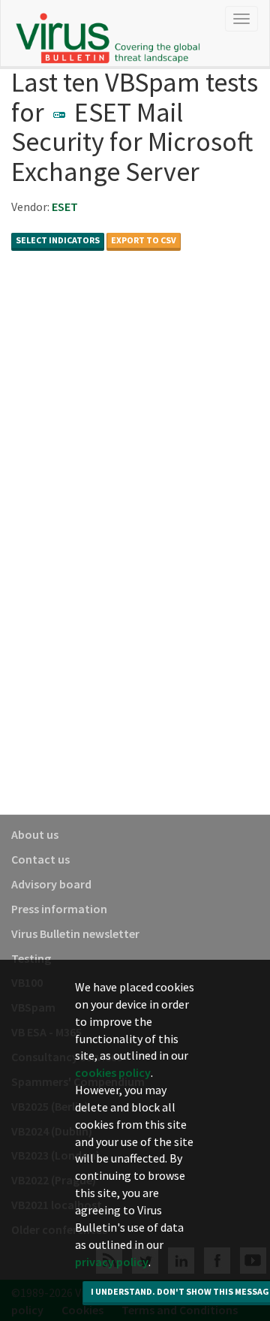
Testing (31, 958)
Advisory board (51, 883)
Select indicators (58, 240)
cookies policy (113, 1072)
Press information (59, 908)
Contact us (40, 859)
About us (34, 834)
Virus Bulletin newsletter (75, 933)
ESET (65, 206)
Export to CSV (143, 240)
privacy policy (111, 1261)
